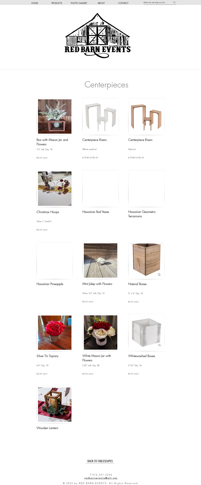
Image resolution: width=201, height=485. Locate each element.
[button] (57, 3)
